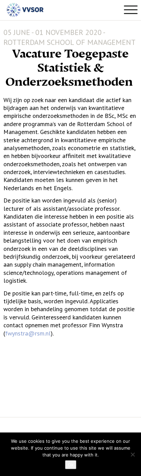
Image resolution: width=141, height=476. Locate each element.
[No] (132, 454)
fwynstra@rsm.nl (28, 333)
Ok (71, 464)
